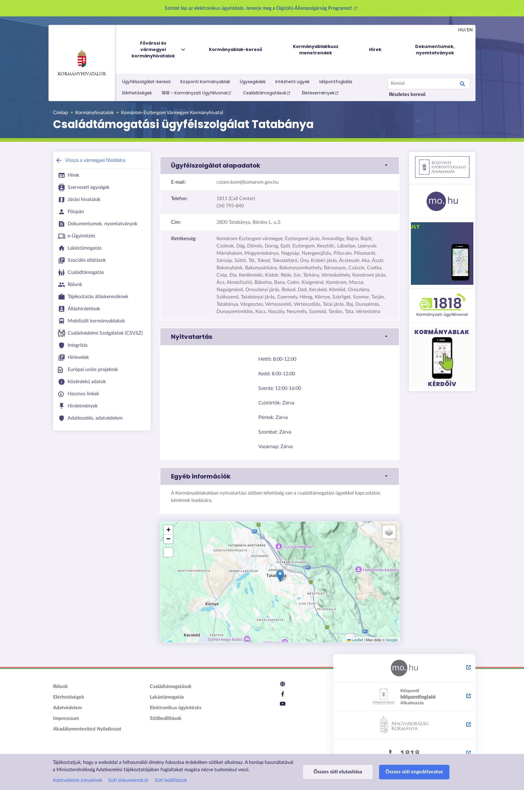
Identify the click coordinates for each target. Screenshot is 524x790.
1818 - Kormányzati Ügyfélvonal (194, 93)
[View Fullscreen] (168, 552)
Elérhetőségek (137, 93)
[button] (279, 165)
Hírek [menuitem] (375, 49)
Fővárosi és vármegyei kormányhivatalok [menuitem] (153, 49)
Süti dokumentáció (128, 780)
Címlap (60, 112)
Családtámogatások (264, 93)
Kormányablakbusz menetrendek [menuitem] (315, 49)
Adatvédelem (67, 707)
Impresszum (66, 718)
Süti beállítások (171, 780)
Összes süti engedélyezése (414, 771)
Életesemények (318, 93)
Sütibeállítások (166, 718)
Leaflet (357, 639)
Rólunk (60, 686)
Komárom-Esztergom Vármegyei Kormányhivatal (172, 112)
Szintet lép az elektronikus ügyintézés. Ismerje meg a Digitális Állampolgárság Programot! (259, 8)
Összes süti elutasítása (338, 771)
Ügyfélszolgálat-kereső (146, 82)
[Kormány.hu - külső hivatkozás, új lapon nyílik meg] (404, 725)
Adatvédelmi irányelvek (77, 780)
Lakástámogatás (167, 697)
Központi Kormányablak (205, 82)
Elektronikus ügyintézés (175, 707)
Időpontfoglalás (335, 82)
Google (392, 639)
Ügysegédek (253, 82)
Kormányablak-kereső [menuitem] (235, 49)
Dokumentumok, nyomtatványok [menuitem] (435, 49)
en (470, 30)
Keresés (462, 84)
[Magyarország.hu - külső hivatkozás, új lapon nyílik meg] (404, 668)
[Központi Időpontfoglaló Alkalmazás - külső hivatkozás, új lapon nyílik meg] (404, 697)
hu (461, 30)
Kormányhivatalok (82, 74)
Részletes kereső (407, 94)
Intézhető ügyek (292, 82)
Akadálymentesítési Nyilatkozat (87, 729)
